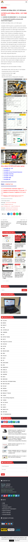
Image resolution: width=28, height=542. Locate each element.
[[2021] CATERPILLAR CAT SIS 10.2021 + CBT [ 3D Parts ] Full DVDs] (20, 254)
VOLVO (4, 404)
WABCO (4, 407)
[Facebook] (2, 422)
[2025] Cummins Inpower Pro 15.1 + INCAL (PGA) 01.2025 (16, 444)
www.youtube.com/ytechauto (11, 209)
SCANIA (4, 395)
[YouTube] (7, 422)
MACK (4, 376)
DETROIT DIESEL (18, 238)
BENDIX (4, 323)
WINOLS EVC (5, 409)
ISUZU (4, 358)
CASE (4, 327)
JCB (3, 360)
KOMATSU (5, 372)
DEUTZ (4, 339)
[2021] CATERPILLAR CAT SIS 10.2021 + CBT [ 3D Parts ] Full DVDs (17, 456)
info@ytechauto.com (8, 204)
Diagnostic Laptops (7, 341)
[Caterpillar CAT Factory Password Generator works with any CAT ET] (20, 267)
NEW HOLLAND (6, 383)
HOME (3, 503)
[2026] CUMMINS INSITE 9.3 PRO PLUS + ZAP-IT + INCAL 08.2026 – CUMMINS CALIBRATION (17, 452)
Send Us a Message (6, 512)
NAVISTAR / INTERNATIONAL (9, 381)
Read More (17, 540)
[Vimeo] (9, 422)
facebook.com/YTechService (12, 208)
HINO (4, 353)
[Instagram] (4, 422)
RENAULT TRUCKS (7, 393)
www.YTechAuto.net (15, 206)
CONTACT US (9, 184)
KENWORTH (5, 367)
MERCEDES (5, 379)
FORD (4, 348)
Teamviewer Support (6, 506)
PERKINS (4, 388)
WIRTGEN (5, 411)
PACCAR (4, 386)
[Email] (18, 422)
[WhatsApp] (14, 422)
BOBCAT (4, 325)
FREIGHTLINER (17, 240)
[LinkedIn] (11, 422)
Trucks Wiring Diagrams (8, 397)
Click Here (8, 484)
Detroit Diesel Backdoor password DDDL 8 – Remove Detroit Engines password (6, 224)
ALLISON (19, 235)
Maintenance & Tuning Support (9, 508)
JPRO (16, 235)
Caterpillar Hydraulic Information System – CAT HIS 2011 (21, 223)
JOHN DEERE (5, 362)
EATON (4, 346)
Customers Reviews (6, 514)
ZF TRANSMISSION (7, 414)
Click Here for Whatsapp (11, 202)
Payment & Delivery (6, 510)
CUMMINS (22, 237)
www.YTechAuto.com (5, 206)
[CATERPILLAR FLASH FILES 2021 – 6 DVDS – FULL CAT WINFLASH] (7, 254)
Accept (11, 540)
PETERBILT (5, 390)
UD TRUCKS (5, 402)
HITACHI (4, 355)
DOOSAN (5, 344)
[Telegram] (16, 422)
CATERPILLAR (3, 7)
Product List (5, 505)
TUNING (4, 400)
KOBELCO (5, 369)
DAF (3, 334)
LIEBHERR (5, 374)
